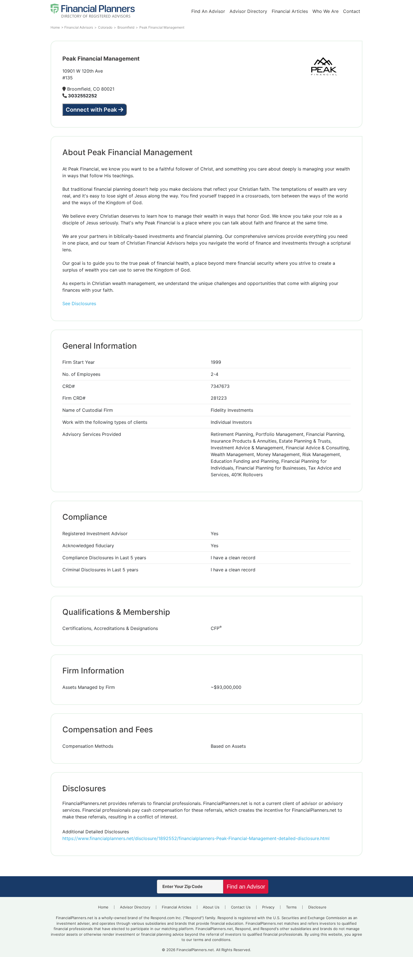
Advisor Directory (248, 11)
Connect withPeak (91, 109)
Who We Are (325, 11)
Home (103, 907)
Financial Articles (290, 11)
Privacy (268, 907)
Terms (291, 907)
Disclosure (317, 907)
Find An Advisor (208, 11)
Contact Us (241, 907)
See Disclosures (79, 303)
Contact (351, 11)
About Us (211, 907)
